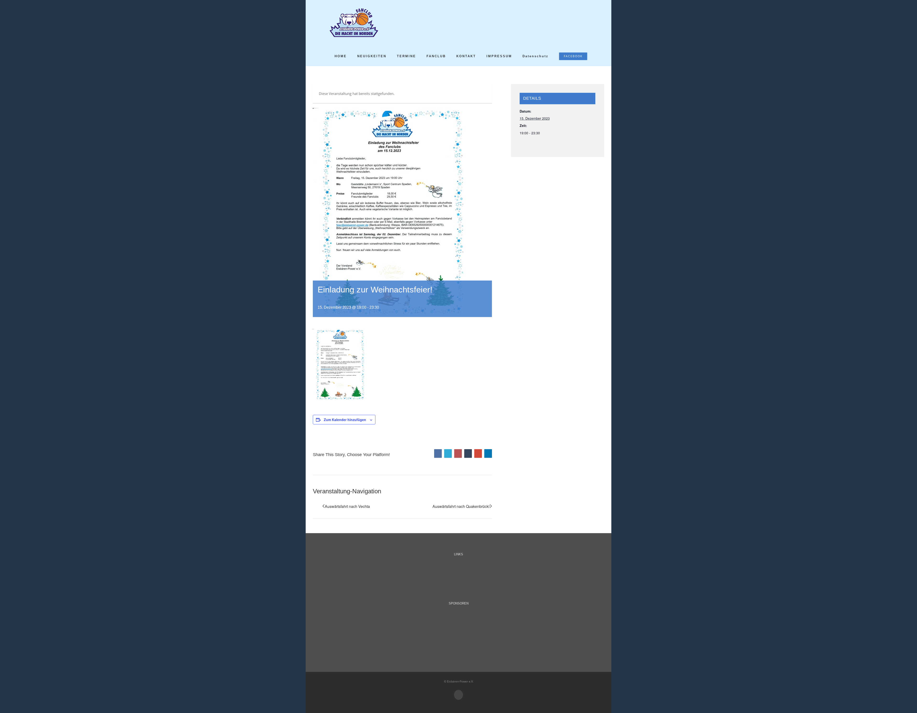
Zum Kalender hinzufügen (345, 419)
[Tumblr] (468, 453)
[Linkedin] (488, 453)
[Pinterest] (458, 453)
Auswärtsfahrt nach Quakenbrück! (461, 506)
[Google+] (478, 453)
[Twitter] (448, 453)
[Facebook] (438, 453)
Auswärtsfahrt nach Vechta (347, 506)
